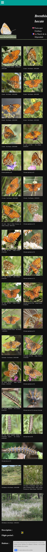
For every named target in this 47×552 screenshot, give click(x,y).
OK (16, 550)
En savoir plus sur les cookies (25, 550)
